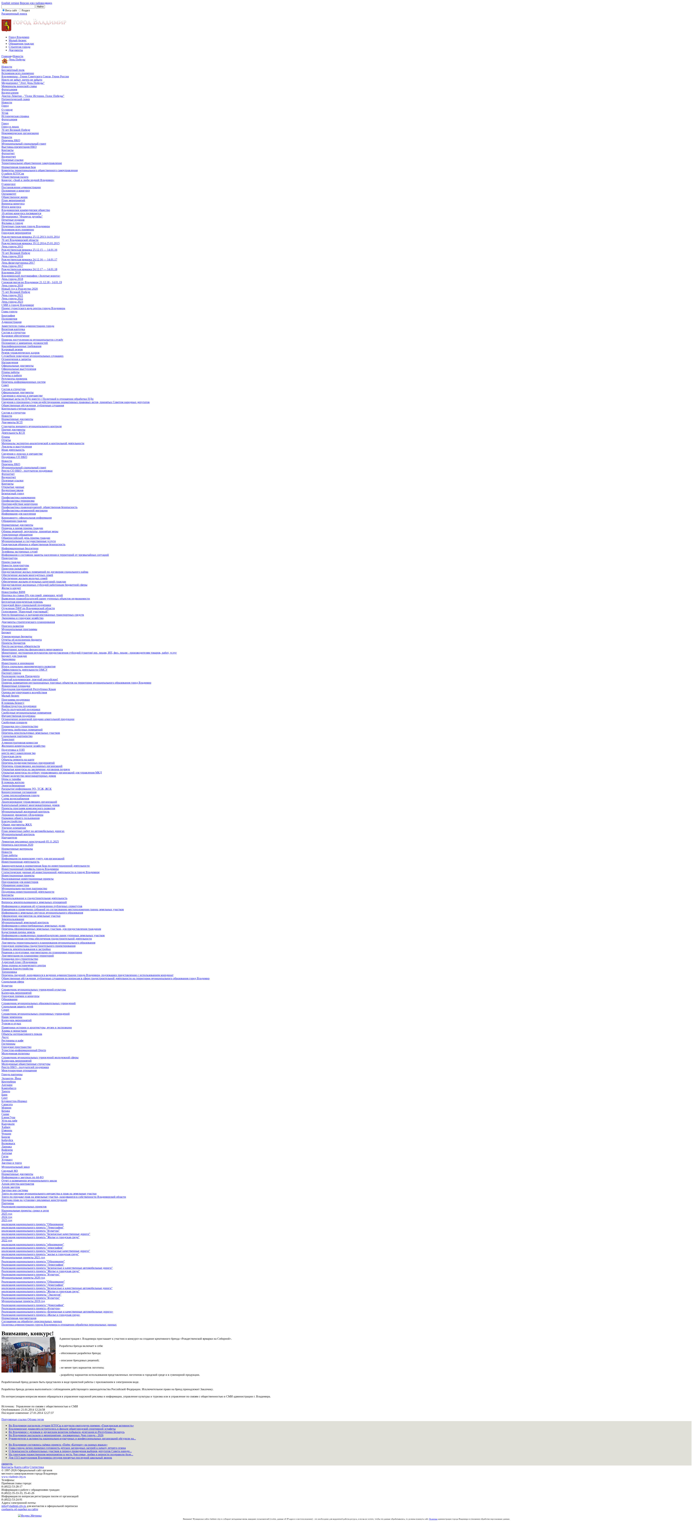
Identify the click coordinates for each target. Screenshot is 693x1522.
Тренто (5, 1091)
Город (5, 105)
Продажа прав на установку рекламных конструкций (34, 1200)
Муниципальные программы (19, 629)
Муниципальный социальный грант (23, 143)
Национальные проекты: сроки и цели (25, 1210)
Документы (16, 50)
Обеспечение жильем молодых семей (24, 578)
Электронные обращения (16, 534)
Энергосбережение (13, 785)
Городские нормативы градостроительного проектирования (38, 945)
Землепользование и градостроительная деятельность (34, 898)
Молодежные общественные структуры (25, 1063)
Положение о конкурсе (15, 190)
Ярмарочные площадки (15, 685)
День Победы (17, 59)
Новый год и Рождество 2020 (19, 288)
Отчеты (6, 440)
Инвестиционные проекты (17, 875)
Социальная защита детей (17, 1006)
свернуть (6, 1463)
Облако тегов (35, 1419)
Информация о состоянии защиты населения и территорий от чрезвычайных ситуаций (55, 554)
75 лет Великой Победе (15, 292)
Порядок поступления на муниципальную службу (32, 339)
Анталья (6, 1153)
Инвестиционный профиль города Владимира (30, 868)
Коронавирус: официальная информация (26, 517)
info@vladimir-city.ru (13, 1506)
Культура (6, 985)
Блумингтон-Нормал (14, 1101)
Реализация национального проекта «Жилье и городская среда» (40, 1314)
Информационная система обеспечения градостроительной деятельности (46, 938)
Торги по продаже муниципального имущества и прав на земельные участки (49, 1193)
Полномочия (9, 318)
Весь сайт (11, 10)
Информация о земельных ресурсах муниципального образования (42, 912)
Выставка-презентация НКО (19, 146)
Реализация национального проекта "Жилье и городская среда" (40, 1271)
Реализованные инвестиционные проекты (27, 878)
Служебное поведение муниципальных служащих (32, 355)
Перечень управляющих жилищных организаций (31, 766)
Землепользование (12, 919)
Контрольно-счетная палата (18, 408)
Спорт (5, 1009)
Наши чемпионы (11, 1017)
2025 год (6, 1213)
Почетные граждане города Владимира (25, 226)
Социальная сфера (12, 981)
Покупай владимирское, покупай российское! (29, 679)
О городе (7, 109)
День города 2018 (12, 279)
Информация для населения (18, 513)
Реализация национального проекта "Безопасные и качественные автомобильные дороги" (57, 1267)
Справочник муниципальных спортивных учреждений (35, 1013)
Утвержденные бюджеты (16, 636)
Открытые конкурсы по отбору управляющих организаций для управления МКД (51, 772)
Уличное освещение (13, 827)
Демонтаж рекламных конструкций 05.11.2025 (30, 841)
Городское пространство (16, 1046)
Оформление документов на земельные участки (30, 915)
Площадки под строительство (19, 726)
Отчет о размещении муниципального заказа (29, 1180)
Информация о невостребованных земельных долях (33, 925)
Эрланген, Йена (11, 1078)
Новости (18, 56)
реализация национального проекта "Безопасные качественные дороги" (45, 1234)
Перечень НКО (10, 140)
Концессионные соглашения (18, 792)
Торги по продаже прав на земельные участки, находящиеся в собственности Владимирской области (63, 1196)
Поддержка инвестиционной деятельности (27, 891)
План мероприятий (13, 200)
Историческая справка (15, 116)
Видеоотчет (8, 156)
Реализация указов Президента (20, 676)
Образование (9, 999)
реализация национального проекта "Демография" (32, 1227)
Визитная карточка (13, 329)
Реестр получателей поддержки (20, 709)
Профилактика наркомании (18, 497)
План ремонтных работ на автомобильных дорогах (32, 831)
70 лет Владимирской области (19, 240)
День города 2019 (12, 285)
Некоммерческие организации (20, 133)
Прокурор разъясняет (14, 568)
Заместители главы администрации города (27, 325)
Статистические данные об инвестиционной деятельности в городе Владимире (50, 872)
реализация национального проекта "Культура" (30, 1230)
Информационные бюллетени (19, 548)
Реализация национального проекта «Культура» (30, 1308)
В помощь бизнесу (12, 702)
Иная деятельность (13, 449)
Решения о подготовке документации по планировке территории (41, 952)
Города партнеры (12, 1074)
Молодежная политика (15, 1053)
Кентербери (8, 1081)
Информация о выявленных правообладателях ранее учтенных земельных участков (53, 935)
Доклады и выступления (16, 446)
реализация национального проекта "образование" (32, 1244)
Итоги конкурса (11, 206)
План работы (9, 855)
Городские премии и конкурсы (20, 996)
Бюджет (6, 632)
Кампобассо (8, 1088)
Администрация (11, 321)
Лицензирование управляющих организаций (29, 801)
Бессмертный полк (13, 69)
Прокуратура (9, 558)
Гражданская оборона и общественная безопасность (33, 544)
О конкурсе (8, 184)
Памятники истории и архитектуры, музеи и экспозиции (36, 1027)
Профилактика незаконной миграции (24, 510)
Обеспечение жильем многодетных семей (27, 575)
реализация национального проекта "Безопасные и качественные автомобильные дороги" (57, 1288)
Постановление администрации (21, 187)
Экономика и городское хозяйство (22, 618)
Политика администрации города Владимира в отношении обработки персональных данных (59, 1324)
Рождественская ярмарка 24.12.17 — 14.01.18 (29, 269)
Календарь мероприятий (16, 992)
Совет (5, 385)
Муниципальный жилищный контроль (25, 811)
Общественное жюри (14, 197)
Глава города (9, 311)
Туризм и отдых (11, 1023)
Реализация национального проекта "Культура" (30, 1274)
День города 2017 (12, 266)
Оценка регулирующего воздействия (24, 692)
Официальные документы (17, 365)
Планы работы (10, 372)
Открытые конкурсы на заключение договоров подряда (35, 769)
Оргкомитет (8, 193)
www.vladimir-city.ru (13, 1476)
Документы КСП (12, 422)
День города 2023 (12, 301)
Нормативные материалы (17, 848)
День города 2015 (12, 246)
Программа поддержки (15, 699)
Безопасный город (12, 493)
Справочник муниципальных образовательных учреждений (38, 1003)
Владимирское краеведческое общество (25, 210)
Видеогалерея (9, 92)
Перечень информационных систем (23, 381)
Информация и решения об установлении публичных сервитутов (41, 906)
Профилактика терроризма (17, 500)
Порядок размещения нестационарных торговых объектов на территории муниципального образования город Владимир (76, 682)
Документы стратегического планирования (28, 622)
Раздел (26, 10)
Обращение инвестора (15, 885)
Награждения (9, 362)
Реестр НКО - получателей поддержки (25, 1067)
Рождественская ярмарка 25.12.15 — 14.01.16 (29, 249)
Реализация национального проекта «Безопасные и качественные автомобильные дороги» (57, 1311)
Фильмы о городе (12, 223)
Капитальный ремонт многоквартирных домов (30, 805)
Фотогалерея (9, 89)
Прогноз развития (12, 626)
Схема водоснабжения (15, 798)
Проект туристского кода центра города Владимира (33, 308)
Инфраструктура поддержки (18, 706)
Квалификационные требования (21, 346)
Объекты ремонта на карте (17, 759)
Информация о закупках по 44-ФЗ (22, 1177)
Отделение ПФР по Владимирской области (28, 608)
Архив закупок (10, 1187)
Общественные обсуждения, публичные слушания (32, 405)
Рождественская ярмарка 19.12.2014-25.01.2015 (30, 243)
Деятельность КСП (13, 432)
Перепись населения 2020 (17, 844)
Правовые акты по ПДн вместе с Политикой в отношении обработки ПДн (47, 398)
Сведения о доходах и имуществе (22, 395)
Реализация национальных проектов (24, 1206)
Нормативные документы (17, 419)
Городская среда (11, 756)
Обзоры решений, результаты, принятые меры (29, 531)
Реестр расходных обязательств (20, 646)
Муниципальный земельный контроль (25, 922)
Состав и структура (13, 332)
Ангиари (6, 1084)
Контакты (7, 150)
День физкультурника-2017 (18, 262)
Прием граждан (11, 562)
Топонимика (9, 971)
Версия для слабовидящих (36, 3)
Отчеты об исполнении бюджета (21, 639)
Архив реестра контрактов (17, 1183)
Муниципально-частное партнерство (24, 888)
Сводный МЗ (9, 1170)
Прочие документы (13, 429)
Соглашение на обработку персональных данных (31, 1321)
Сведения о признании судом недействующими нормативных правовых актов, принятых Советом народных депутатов (75, 402)
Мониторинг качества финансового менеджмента (32, 649)
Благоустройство (11, 821)
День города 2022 (12, 298)
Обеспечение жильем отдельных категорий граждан (33, 581)
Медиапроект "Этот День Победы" (23, 82)
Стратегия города (19, 46)
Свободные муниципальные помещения (26, 712)
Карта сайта (21, 1467)
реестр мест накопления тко (18, 753)
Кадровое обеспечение (15, 335)
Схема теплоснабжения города (20, 795)
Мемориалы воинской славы (19, 86)
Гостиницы (8, 1043)
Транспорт (7, 739)
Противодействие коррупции (19, 503)
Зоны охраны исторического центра (23, 965)
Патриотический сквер (15, 99)
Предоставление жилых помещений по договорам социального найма (44, 571)
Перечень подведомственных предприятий (28, 762)
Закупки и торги (11, 1162)
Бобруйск (7, 1140)
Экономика (8, 659)
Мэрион (6, 1107)
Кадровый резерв (12, 349)
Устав (4, 112)
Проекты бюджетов (13, 642)
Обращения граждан (21, 43)
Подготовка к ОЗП (13, 749)
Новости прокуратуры (15, 565)
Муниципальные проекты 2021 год (23, 1257)
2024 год (6, 1217)
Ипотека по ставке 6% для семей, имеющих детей (32, 595)
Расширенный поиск (14, 13)
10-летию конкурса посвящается (21, 213)
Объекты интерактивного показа (21, 1033)
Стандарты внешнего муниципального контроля (31, 426)
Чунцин (6, 1133)
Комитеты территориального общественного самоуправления (39, 170)
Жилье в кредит (11, 588)
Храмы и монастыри (14, 1030)
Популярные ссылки (14, 1419)
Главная (6, 56)
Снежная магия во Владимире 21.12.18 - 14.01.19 (31, 282)
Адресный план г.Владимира (19, 962)
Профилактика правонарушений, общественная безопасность (39, 507)
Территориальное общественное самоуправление (31, 163)
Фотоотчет (8, 153)
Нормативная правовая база (18, 167)
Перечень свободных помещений (22, 729)
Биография (8, 315)
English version (10, 3)
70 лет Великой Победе (15, 129)
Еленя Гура (8, 1117)
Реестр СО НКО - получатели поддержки (27, 470)
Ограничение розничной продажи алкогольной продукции (37, 719)
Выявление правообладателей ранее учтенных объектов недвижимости (45, 598)
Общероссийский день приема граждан (25, 537)
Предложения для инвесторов (19, 881)
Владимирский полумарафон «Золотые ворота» (30, 275)
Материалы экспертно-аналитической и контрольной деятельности (42, 443)
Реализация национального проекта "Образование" (33, 1261)
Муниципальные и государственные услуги (28, 541)
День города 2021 (12, 295)
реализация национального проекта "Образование (32, 1224)
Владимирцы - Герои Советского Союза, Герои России (35, 76)
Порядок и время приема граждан (22, 528)
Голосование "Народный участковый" (25, 611)
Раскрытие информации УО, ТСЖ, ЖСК (26, 788)
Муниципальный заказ (15, 1166)
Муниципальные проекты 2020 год (23, 1277)
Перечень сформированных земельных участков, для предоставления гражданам (51, 928)
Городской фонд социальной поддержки (26, 605)
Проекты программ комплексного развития (28, 808)
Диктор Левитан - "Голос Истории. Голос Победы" (32, 95)
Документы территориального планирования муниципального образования (48, 942)
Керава (5, 1110)
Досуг (5, 1037)
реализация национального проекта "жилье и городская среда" (40, 1254)
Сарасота (7, 1104)
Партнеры (7, 1203)
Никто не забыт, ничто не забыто (21, 79)
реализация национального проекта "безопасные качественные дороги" (45, 1250)
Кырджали (8, 1123)
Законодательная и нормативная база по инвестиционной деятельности (45, 865)
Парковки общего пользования (20, 818)
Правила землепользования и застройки (26, 949)
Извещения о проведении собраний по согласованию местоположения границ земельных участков (62, 909)
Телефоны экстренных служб (19, 551)
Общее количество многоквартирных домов (28, 775)
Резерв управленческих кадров (20, 352)
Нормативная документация (18, 1318)
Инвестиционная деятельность (20, 861)
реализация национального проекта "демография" (32, 1247)
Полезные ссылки (12, 159)
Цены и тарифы (11, 779)
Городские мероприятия (16, 232)
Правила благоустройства (17, 968)
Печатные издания (12, 219)
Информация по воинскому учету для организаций (32, 858)
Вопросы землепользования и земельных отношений (34, 902)
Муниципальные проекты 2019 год (23, 1301)
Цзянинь (6, 1130)
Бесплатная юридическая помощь (22, 601)
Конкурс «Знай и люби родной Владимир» (27, 180)
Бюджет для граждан (14, 655)
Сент (4, 1097)
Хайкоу (5, 1127)
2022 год (6, 1240)
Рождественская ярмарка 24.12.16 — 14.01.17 (29, 259)
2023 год (6, 1220)
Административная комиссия (19, 742)
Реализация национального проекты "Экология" (31, 1294)
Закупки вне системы (14, 1190)
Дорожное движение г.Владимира (22, 814)
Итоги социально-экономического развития (28, 666)
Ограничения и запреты (16, 359)
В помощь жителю (12, 782)
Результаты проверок (14, 378)
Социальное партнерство (16, 736)
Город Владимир (19, 37)
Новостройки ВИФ (13, 592)
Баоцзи (5, 1136)
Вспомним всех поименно (17, 73)
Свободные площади (14, 722)
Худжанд (6, 1159)
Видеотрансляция (12, 490)
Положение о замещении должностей (24, 342)
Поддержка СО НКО (14, 457)
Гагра (4, 1156)
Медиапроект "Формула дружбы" (22, 216)
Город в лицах (10, 126)
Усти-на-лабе (9, 1120)
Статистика (37, 1467)
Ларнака (6, 1146)
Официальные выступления (18, 368)
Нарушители (9, 837)
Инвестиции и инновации (17, 663)
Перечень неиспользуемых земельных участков (30, 732)
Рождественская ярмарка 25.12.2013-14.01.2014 (30, 236)
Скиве (5, 1114)
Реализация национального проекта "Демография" (32, 1264)
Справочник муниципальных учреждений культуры (33, 989)
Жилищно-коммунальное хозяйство (23, 745)
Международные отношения (19, 1070)
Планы (5, 436)
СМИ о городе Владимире (17, 305)
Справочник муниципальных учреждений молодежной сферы (40, 1057)
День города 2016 (12, 256)
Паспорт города (11, 672)
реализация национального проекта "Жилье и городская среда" (40, 1237)
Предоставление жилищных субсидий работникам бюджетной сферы (44, 584)
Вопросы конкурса (13, 203)
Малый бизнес (18, 40)
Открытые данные (12, 486)
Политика (433, 1519)
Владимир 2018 (11, 272)
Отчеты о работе (11, 375)
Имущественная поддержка (18, 715)
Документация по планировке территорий (27, 955)
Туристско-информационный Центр (23, 1050)
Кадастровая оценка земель (18, 932)
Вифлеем (7, 1149)
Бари (4, 1094)
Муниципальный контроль (18, 834)
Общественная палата (14, 176)
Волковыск (8, 1143)
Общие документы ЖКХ (16, 824)
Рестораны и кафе (12, 1040)
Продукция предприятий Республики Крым (28, 689)
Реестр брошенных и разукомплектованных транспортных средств (42, 614)
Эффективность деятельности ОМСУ (24, 669)
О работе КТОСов (12, 173)
